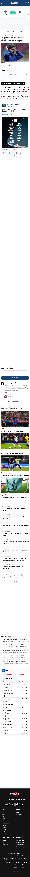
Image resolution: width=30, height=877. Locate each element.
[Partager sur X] (6, 74)
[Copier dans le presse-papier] (15, 74)
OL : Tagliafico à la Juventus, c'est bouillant (13, 517)
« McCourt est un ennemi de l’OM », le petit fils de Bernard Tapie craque (14, 559)
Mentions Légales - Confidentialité (15, 853)
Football (25, 862)
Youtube (17, 864)
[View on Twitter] (27, 105)
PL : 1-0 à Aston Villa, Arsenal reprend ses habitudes (15, 526)
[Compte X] (7, 799)
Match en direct (8, 864)
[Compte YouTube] (19, 799)
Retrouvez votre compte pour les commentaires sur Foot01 (15, 859)
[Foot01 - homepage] (15, 3)
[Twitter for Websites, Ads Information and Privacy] (27, 150)
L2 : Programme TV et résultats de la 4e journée (15, 534)
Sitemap (23, 867)
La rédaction (7, 862)
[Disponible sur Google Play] (9, 804)
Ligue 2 (3, 495)
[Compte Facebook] (9, 799)
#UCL (13, 115)
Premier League (6, 473)
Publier (15, 378)
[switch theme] (25, 3)
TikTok (8, 867)
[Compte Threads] (24, 799)
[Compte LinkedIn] (14, 799)
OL (2, 450)
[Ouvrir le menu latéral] (1, 3)
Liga (2, 428)
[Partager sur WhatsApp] (12, 70)
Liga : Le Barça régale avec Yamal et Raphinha (13, 509)
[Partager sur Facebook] (2, 74)
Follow (16, 106)
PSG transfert (17, 862)
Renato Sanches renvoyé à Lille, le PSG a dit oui (15, 551)
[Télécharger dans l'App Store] (20, 804)
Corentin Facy (8, 66)
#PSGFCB (5, 115)
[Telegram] (11, 74)
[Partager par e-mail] (2, 78)
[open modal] (28, 3)
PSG (2, 35)
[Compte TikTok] (17, 799)
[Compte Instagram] (12, 799)
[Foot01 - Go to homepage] (15, 794)
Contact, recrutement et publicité (15, 856)
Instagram (24, 864)
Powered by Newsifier (15, 871)
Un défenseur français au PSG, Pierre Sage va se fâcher (14, 576)
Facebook (15, 867)
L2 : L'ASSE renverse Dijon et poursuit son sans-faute (15, 542)
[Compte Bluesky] (22, 799)
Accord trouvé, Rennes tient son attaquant (12, 567)
